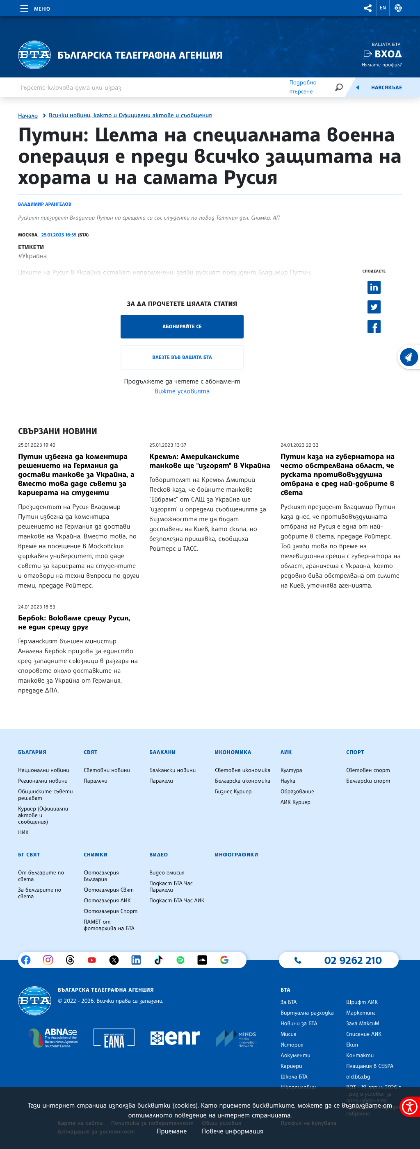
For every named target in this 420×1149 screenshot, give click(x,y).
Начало (28, 116)
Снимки (95, 855)
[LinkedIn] (139, 960)
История (292, 1045)
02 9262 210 (353, 960)
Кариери (291, 1066)
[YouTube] (95, 960)
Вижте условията (182, 391)
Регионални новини (43, 781)
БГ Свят (29, 855)
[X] (117, 960)
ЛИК (286, 752)
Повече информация (232, 1131)
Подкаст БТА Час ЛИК (177, 900)
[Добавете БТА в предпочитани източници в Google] (227, 960)
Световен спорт (368, 770)
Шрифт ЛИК (362, 1002)
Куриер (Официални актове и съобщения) (43, 815)
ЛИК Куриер (295, 802)
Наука (288, 781)
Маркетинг (360, 1013)
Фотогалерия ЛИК (107, 900)
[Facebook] (29, 960)
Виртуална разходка (307, 1013)
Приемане (172, 1131)
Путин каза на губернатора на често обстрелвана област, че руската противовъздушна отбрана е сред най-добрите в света (338, 474)
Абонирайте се (182, 326)
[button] (368, 8)
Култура (291, 770)
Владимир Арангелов (44, 204)
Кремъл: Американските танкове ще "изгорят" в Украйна (209, 461)
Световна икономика (242, 770)
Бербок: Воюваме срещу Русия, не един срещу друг (74, 622)
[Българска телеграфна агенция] (34, 1000)
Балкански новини (172, 770)
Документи (295, 1055)
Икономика (233, 752)
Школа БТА (294, 1077)
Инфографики (236, 855)
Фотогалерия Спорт (110, 911)
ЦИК (23, 832)
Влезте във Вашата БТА (182, 357)
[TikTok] (161, 960)
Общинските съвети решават (45, 795)
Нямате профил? (382, 64)
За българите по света (39, 893)
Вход (388, 54)
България (32, 752)
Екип (352, 1045)
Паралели (95, 781)
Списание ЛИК (363, 1034)
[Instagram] (51, 960)
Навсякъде (386, 87)
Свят (91, 752)
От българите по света (41, 876)
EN (383, 8)
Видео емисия (167, 873)
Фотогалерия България (101, 876)
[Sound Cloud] (205, 960)
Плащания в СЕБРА (369, 1066)
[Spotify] (183, 960)
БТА (285, 990)
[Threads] (73, 960)
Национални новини (43, 770)
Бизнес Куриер (233, 791)
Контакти (360, 1055)
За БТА (289, 1002)
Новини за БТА (299, 1023)
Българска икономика (242, 781)
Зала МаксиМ (362, 1023)
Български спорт (368, 781)
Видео (158, 855)
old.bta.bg (358, 1077)
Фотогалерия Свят (109, 890)
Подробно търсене (302, 87)
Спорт (355, 752)
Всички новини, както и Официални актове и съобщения (130, 115)
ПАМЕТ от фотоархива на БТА (109, 925)
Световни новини (107, 770)
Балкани (162, 752)
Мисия (289, 1034)
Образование (297, 791)
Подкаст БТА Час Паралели (171, 886)
